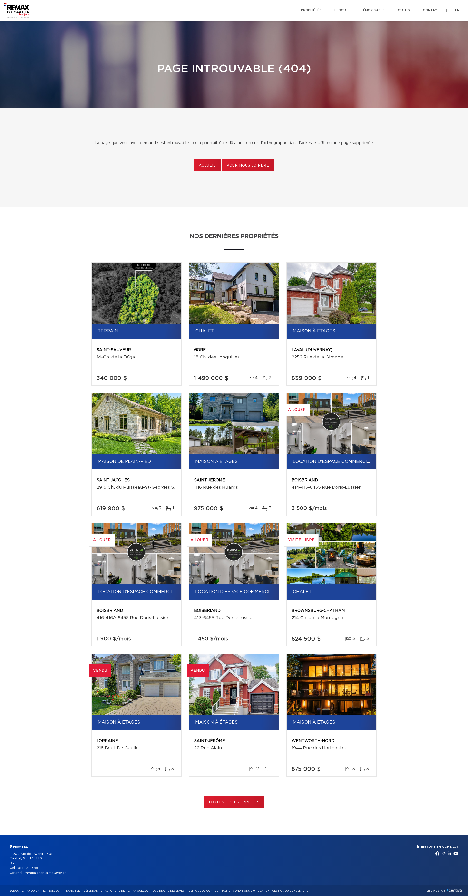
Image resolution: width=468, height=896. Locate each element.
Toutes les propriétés (234, 802)
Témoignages (373, 10)
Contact (431, 10)
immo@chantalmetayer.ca (45, 873)
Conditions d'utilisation (251, 891)
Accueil (207, 165)
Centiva (454, 890)
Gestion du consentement (292, 891)
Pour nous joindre (248, 165)
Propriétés (311, 10)
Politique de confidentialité (208, 891)
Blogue (341, 10)
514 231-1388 (28, 868)
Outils (404, 10)
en (457, 10)
